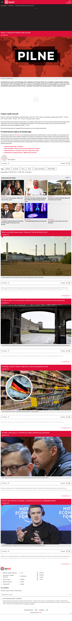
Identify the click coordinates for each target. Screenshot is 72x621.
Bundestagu (17, 135)
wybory (29, 169)
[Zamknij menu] (2, 2)
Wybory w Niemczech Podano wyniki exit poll (24, 5)
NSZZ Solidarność (68, 2)
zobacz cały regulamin (29, 604)
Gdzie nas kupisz (6, 579)
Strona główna (4, 5)
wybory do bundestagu (39, 169)
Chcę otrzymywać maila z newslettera (12, 598)
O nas (22, 573)
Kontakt (22, 582)
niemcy (23, 169)
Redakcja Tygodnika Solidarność (10, 573)
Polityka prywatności (28, 610)
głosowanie (15, 169)
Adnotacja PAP (6, 584)
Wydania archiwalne (7, 582)
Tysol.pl (40, 612)
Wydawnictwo (24, 576)
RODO (36, 610)
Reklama (22, 584)
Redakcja (22, 579)
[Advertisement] (36, 19)
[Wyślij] (70, 594)
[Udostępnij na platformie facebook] (67, 163)
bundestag (7, 169)
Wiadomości (11, 5)
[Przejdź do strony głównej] (9, 2)
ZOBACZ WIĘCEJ (51, 169)
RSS (47, 610)
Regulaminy (41, 610)
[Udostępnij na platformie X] (69, 163)
